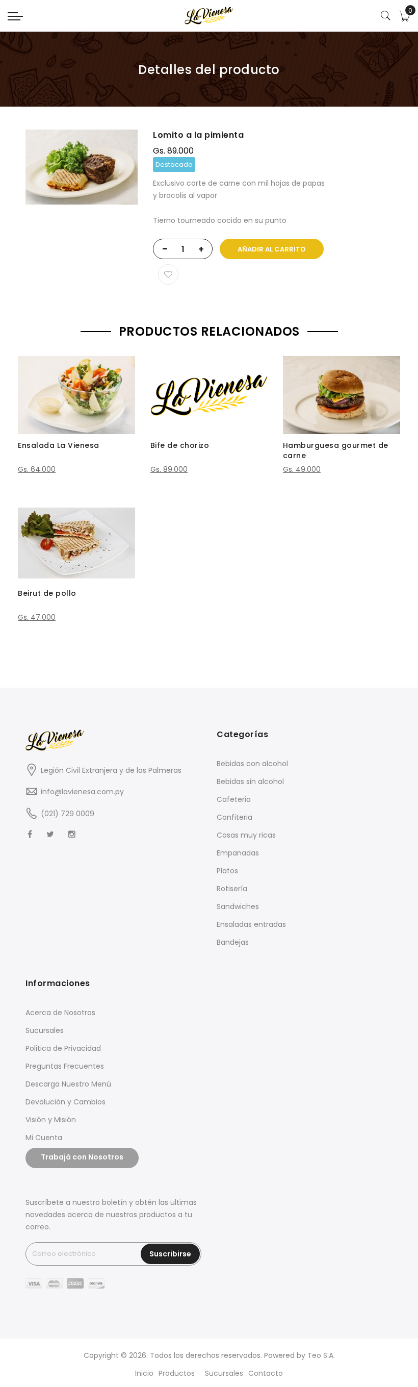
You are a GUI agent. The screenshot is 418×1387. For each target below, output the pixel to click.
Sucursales (44, 1030)
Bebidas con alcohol (252, 764)
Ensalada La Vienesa (58, 445)
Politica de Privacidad (63, 1048)
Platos (227, 871)
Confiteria (234, 817)
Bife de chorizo (180, 445)
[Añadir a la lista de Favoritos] (168, 274)
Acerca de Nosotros (60, 1012)
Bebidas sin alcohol (250, 781)
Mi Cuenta (43, 1137)
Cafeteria (234, 799)
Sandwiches (238, 906)
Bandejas (233, 942)
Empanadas (238, 853)
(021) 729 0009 (67, 814)
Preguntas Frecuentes (64, 1066)
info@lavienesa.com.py (82, 792)
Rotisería (232, 889)
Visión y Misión (50, 1120)
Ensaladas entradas (251, 924)
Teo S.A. (321, 1355)
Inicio (144, 1373)
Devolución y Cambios (65, 1102)
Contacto (265, 1373)
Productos (177, 1373)
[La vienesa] (209, 16)
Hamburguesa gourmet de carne (335, 450)
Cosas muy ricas (246, 835)
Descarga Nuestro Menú (68, 1084)
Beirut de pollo (47, 593)
